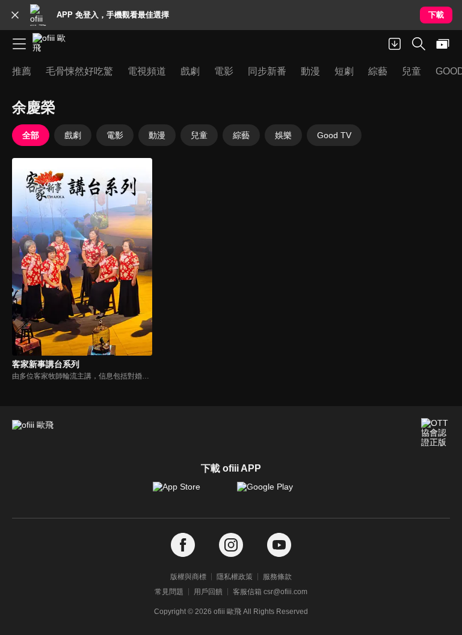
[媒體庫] (443, 44)
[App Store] (189, 492)
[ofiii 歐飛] (52, 44)
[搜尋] (418, 44)
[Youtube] (279, 545)
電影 (114, 135)
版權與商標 (188, 577)
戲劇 (72, 135)
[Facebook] (183, 545)
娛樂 (283, 135)
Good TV (334, 135)
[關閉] (15, 15)
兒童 (199, 135)
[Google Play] (273, 492)
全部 (30, 135)
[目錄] (19, 44)
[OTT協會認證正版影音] (435, 432)
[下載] (394, 44)
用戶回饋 (208, 592)
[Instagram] (231, 545)
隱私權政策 (235, 577)
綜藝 (241, 135)
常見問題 (169, 592)
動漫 (157, 135)
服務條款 (277, 577)
